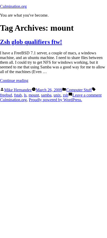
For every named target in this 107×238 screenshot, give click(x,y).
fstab (18, 95)
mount (34, 95)
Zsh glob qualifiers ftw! (31, 41)
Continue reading (14, 80)
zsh (65, 95)
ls (25, 95)
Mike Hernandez (18, 90)
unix (57, 95)
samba (46, 95)
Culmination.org (13, 6)
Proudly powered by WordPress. (55, 100)
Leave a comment (87, 95)
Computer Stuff (79, 90)
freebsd (6, 95)
